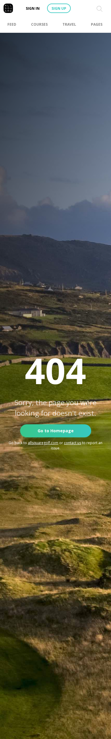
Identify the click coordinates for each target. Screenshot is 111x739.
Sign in (33, 8)
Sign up (59, 8)
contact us (72, 442)
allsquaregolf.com (43, 442)
